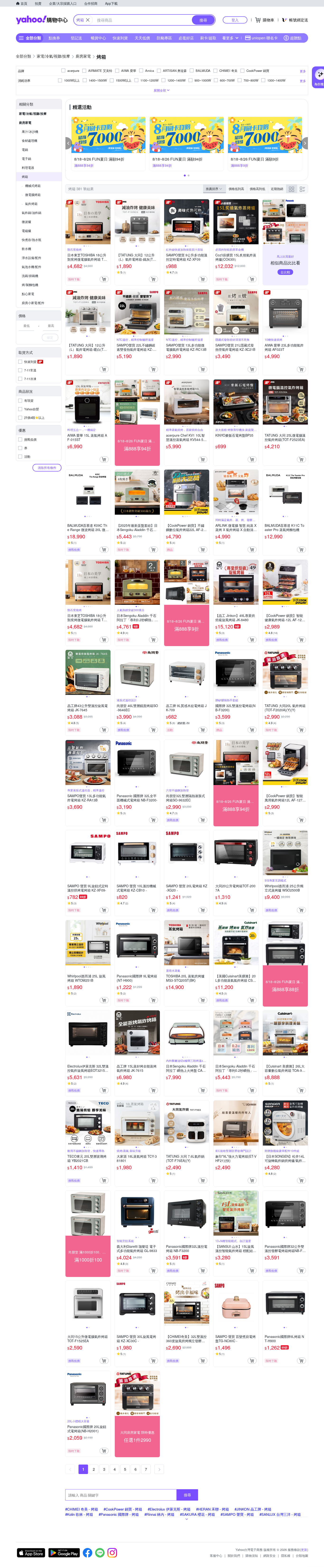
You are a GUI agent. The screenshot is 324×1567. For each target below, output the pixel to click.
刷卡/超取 (208, 38)
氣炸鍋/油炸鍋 (31, 212)
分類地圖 (302, 1555)
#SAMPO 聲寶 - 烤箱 (237, 1514)
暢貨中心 (98, 38)
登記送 (76, 38)
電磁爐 (26, 230)
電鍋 (25, 149)
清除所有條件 (47, 467)
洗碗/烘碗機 (30, 275)
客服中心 (216, 1555)
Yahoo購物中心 (42, 20)
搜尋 (187, 1494)
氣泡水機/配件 (31, 266)
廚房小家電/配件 (33, 302)
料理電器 (28, 167)
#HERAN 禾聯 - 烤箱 (212, 1509)
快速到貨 (120, 38)
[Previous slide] (68, 222)
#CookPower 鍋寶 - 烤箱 (123, 1509)
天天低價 (142, 38)
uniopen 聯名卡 (265, 38)
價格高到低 (257, 188)
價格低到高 (236, 188)
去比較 (285, 272)
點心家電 (28, 293)
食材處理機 (29, 140)
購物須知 (251, 1555)
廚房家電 (25, 122)
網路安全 (269, 1555)
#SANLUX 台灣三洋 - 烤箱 (280, 1514)
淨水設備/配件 (31, 257)
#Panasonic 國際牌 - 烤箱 (119, 1514)
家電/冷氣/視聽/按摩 (32, 113)
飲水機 (26, 248)
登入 (235, 19)
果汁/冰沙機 (30, 131)
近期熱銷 (277, 188)
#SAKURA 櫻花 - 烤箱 (197, 1514)
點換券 (54, 38)
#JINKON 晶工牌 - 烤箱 (253, 1509)
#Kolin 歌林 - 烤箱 (79, 1514)
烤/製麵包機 (30, 284)
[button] (68, 143)
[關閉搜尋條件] (88, 20)
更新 (304, 1549)
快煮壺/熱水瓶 (31, 239)
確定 (50, 337)
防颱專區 (164, 38)
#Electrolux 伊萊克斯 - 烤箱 (169, 1509)
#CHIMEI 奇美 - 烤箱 (81, 1509)
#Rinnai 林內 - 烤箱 (159, 1514)
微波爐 (26, 221)
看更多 (228, 38)
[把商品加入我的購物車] (104, 279)
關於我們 (234, 1555)
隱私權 (285, 1555)
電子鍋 (26, 158)
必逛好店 (186, 38)
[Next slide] (107, 222)
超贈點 (295, 38)
